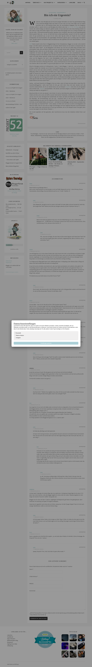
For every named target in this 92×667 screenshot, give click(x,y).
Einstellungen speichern (46, 343)
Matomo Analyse (20, 335)
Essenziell (18, 333)
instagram (18, 337)
